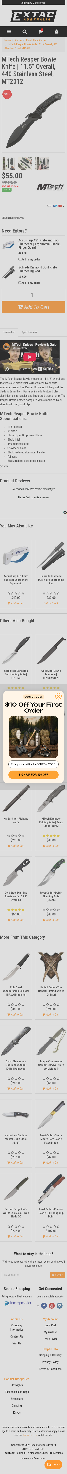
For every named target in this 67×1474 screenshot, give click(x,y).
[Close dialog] (58, 696)
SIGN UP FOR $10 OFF (33, 774)
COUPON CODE (33, 696)
